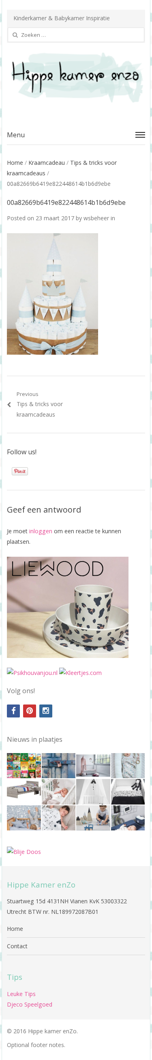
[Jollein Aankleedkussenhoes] (128, 818)
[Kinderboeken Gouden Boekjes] (24, 766)
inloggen (40, 531)
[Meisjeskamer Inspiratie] (93, 766)
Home (15, 162)
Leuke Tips (21, 994)
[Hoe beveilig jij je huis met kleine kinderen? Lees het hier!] (59, 766)
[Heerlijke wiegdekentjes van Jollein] (59, 792)
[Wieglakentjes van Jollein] (128, 792)
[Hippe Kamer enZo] (76, 77)
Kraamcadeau (46, 162)
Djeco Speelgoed (29, 1004)
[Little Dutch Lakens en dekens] (24, 818)
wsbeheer (96, 218)
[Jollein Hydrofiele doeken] (59, 818)
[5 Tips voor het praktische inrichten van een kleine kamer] (24, 792)
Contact (17, 946)
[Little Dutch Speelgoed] (93, 818)
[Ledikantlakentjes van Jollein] (93, 792)
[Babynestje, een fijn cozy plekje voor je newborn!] (128, 766)
